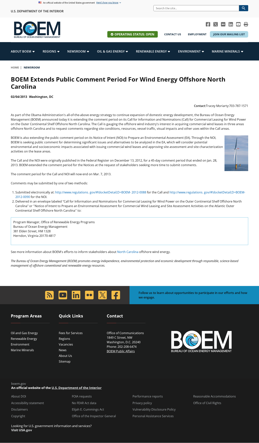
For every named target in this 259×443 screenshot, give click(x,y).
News (63, 350)
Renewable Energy (24, 339)
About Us (65, 356)
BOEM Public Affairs (121, 351)
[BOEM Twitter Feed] (215, 24)
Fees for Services (71, 333)
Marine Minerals (22, 350)
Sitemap (65, 361)
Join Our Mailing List (229, 34)
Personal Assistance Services (153, 416)
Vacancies (66, 344)
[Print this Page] (246, 24)
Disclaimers (19, 410)
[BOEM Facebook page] (208, 24)
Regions (64, 339)
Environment (20, 344)
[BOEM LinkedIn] (230, 24)
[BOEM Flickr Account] (223, 24)
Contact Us (172, 34)
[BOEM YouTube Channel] (238, 24)
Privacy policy (142, 403)
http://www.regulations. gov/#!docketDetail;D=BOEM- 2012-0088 (100, 192)
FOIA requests (82, 396)
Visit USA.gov (21, 430)
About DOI (18, 396)
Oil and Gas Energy (24, 333)
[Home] (37, 29)
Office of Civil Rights (207, 403)
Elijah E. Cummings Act (88, 410)
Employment (197, 34)
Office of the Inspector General (94, 416)
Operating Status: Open (134, 34)
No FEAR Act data (84, 403)
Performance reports (148, 396)
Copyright (18, 416)
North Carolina (127, 252)
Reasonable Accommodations (214, 396)
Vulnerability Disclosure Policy (154, 410)
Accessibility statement (27, 403)
